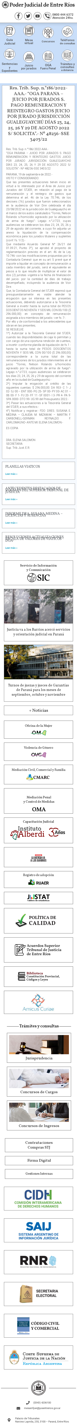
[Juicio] (29, 57)
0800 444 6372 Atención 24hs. (62, 16)
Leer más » (11, 474)
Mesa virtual (28, 41)
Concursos (48, 41)
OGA (48, 65)
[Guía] (9, 31)
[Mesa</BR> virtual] (29, 30)
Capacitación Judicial (38, 822)
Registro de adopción (38, 875)
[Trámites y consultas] (67, 55)
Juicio (28, 65)
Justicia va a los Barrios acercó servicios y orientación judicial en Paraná (38, 632)
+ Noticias (38, 711)
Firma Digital (39, 1160)
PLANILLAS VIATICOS (22, 466)
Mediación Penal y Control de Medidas (38, 799)
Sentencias (10, 64)
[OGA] (48, 56)
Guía (9, 40)
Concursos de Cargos (39, 1092)
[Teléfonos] (67, 31)
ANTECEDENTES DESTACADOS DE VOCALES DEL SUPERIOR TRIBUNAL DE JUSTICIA (37, 490)
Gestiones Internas (39, 1174)
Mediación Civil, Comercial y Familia (39, 770)
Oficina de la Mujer (38, 726)
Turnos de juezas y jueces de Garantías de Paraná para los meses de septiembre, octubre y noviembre (38, 690)
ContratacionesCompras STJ (39, 1145)
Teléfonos (67, 40)
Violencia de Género (38, 748)
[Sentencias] (9, 54)
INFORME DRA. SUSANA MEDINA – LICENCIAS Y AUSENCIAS (33, 514)
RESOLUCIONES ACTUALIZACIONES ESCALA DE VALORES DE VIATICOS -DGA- (34, 539)
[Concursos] (48, 32)
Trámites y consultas (67, 65)
